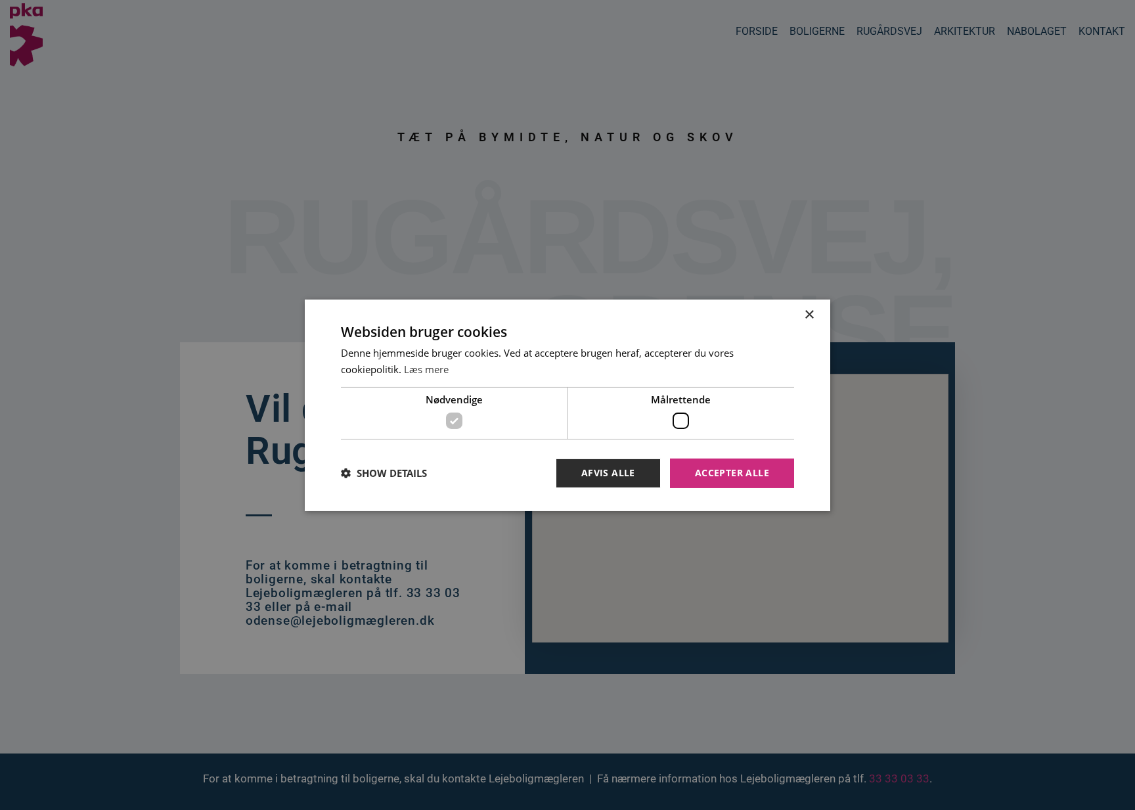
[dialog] (567, 404)
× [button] (809, 314)
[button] (384, 473)
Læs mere (426, 369)
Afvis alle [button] (608, 472)
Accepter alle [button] (732, 472)
